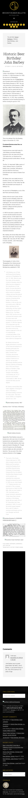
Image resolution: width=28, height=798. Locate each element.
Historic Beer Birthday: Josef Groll (12, 763)
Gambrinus (6, 724)
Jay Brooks (6, 737)
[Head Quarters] (6, 788)
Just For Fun (6, 545)
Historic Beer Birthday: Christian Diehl (13, 752)
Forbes (19, 453)
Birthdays (13, 543)
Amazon (13, 710)
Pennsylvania (19, 547)
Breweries (19, 543)
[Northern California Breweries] (11, 702)
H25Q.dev (5, 792)
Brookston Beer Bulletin (14, 13)
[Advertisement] (14, 597)
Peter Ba (18, 79)
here (23, 794)
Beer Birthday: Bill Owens (17, 737)
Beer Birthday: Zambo (9, 756)
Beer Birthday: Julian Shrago (10, 759)
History (12, 547)
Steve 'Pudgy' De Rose (9, 733)
